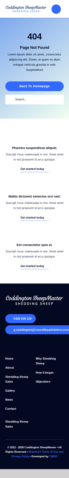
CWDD (53, 456)
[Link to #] (56, 9)
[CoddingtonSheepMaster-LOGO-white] (34, 295)
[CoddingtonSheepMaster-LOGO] (26, 6)
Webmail (33, 451)
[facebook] (8, 343)
